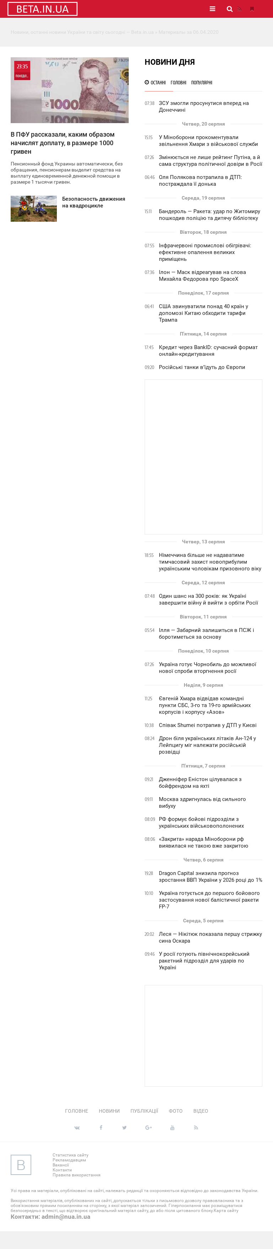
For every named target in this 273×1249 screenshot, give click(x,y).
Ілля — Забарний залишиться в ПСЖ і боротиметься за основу (206, 633)
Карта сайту (226, 1210)
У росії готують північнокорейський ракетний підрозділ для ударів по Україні (204, 961)
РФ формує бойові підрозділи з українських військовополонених (201, 822)
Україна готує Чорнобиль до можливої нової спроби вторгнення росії (207, 667)
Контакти (62, 1170)
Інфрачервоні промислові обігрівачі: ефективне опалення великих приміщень (205, 252)
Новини (109, 1111)
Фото (176, 1111)
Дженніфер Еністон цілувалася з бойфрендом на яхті (200, 782)
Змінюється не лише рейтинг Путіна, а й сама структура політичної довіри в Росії (210, 160)
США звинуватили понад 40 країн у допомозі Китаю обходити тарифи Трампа (203, 313)
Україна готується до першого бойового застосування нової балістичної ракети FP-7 (209, 900)
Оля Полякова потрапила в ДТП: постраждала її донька (200, 180)
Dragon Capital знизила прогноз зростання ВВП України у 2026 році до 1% (210, 876)
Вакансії (61, 1165)
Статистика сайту (71, 1155)
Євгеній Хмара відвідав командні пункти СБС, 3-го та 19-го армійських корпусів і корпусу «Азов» (205, 705)
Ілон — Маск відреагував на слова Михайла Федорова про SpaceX (202, 275)
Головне (76, 1111)
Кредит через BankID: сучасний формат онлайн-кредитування (208, 350)
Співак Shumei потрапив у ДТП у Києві (208, 725)
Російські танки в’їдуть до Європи (202, 367)
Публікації (144, 1111)
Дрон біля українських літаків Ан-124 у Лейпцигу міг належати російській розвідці (207, 745)
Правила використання (77, 1174)
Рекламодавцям (69, 1160)
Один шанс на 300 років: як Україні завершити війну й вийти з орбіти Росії (208, 599)
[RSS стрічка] (239, 9)
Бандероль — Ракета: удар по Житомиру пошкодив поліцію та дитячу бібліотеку (209, 214)
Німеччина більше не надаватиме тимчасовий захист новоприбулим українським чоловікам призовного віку (210, 562)
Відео (200, 1111)
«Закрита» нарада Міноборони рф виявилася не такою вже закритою (203, 842)
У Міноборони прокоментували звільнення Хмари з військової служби (208, 140)
